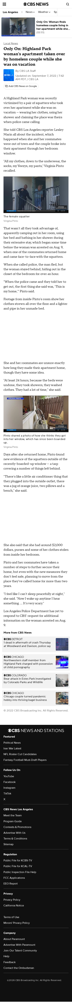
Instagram (9, 787)
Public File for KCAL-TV (17, 866)
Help (6, 956)
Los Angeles (10, 12)
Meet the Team (12, 815)
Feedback (9, 962)
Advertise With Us (14, 832)
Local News (10, 43)
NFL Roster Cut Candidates (20, 754)
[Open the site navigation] (13, 4)
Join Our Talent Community (20, 950)
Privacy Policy (11, 899)
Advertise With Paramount (19, 944)
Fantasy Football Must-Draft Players (24, 760)
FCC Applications (14, 877)
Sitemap (8, 844)
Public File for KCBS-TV (17, 860)
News (29, 12)
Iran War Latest (12, 748)
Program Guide (12, 821)
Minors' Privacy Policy (16, 923)
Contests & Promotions (17, 827)
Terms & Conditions (15, 838)
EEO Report (10, 883)
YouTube (8, 776)
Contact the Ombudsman (18, 968)
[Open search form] (67, 4)
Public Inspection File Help (19, 872)
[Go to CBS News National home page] (36, 4)
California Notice (13, 905)
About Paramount (14, 939)
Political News (12, 742)
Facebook (9, 782)
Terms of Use (11, 917)
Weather (43, 12)
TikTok (7, 793)
